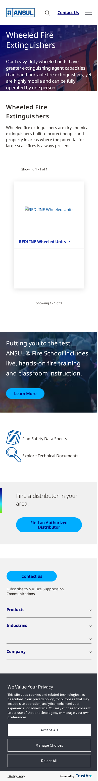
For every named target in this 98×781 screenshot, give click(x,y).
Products (15, 609)
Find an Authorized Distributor (49, 525)
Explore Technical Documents (50, 455)
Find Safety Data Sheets (44, 438)
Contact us (31, 576)
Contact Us (68, 12)
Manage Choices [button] (49, 745)
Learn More (25, 393)
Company (16, 651)
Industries (17, 625)
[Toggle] (88, 13)
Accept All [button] (49, 729)
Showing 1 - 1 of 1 (34, 169)
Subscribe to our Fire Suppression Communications (35, 591)
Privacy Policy (16, 776)
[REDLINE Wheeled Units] (49, 209)
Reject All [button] (49, 760)
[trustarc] (84, 775)
